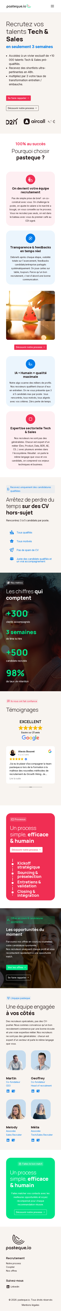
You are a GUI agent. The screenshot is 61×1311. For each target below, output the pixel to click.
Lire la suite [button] (15, 778)
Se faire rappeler (17, 98)
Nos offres (11, 1270)
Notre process (13, 1263)
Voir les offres (15, 967)
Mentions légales (30, 1305)
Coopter (10, 1267)
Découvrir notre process (21, 108)
